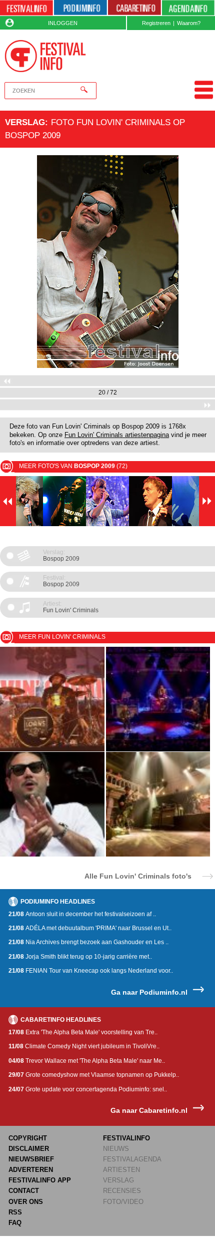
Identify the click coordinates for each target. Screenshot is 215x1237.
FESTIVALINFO (126, 1138)
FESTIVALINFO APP (39, 1180)
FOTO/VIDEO (123, 1201)
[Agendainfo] (188, 8)
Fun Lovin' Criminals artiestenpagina (116, 435)
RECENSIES (122, 1190)
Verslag (25, 122)
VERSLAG (118, 1180)
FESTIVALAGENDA (132, 1159)
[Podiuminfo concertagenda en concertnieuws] (80, 8)
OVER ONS (25, 1201)
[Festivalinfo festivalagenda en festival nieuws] (26, 8)
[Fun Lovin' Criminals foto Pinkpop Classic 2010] (52, 855)
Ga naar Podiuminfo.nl (149, 992)
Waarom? (188, 23)
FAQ (15, 1222)
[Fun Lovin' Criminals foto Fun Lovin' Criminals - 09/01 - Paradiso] (158, 749)
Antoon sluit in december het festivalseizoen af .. (82, 914)
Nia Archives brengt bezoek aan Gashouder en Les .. (88, 942)
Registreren (156, 23)
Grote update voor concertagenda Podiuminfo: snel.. (87, 1089)
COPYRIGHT (27, 1138)
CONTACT (23, 1190)
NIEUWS (116, 1148)
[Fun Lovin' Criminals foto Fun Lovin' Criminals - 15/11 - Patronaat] (52, 749)
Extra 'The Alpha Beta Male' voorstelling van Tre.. (83, 1032)
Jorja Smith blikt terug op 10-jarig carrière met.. (80, 956)
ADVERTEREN (30, 1169)
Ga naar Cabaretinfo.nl (149, 1110)
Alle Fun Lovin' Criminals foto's (138, 876)
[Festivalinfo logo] (45, 56)
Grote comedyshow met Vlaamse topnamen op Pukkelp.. (93, 1074)
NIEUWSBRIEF (31, 1159)
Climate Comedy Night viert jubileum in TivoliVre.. (84, 1046)
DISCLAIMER (28, 1148)
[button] (16, 261)
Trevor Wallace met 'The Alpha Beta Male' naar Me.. (86, 1060)
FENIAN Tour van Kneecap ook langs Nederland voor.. (90, 970)
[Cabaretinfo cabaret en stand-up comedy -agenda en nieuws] (134, 8)
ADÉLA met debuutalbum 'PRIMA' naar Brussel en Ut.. (90, 928)
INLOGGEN (63, 23)
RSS (15, 1212)
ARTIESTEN (121, 1169)
